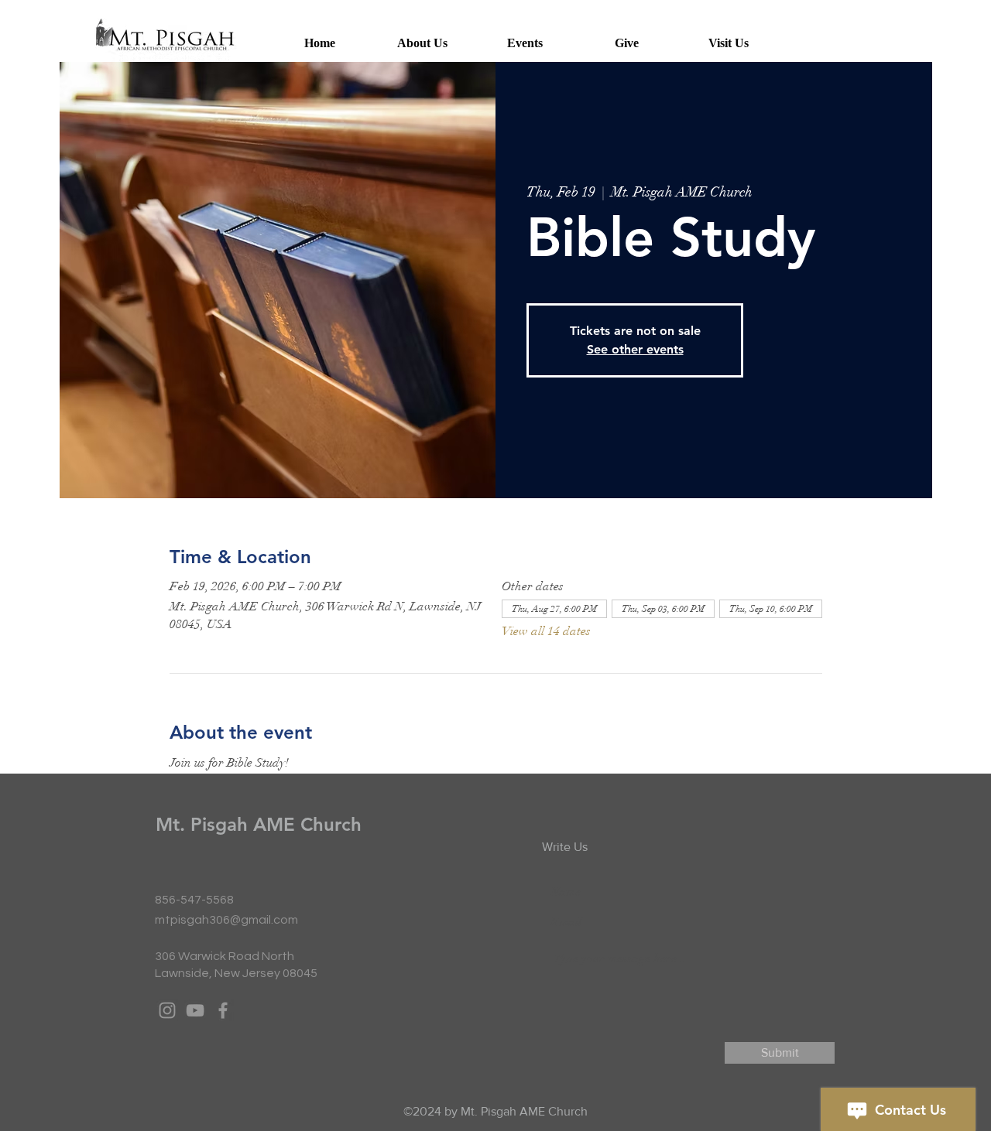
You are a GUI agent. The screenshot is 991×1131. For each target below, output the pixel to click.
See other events (635, 349)
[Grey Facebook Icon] (223, 1010)
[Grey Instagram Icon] (167, 1010)
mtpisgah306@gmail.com (226, 920)
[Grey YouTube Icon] (195, 1010)
